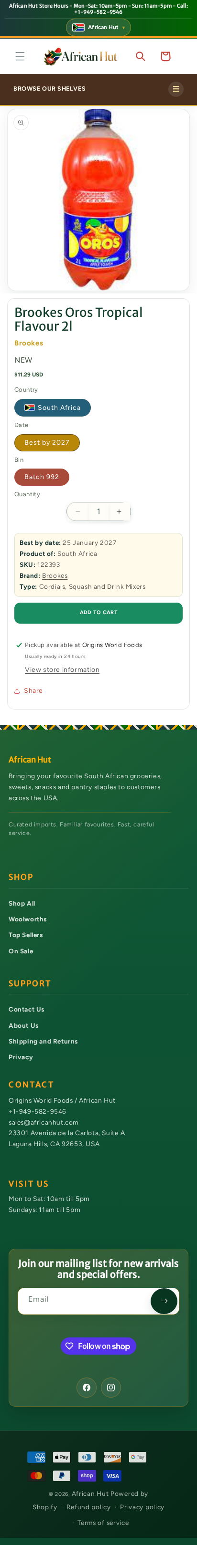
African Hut (91, 1493)
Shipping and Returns (43, 1041)
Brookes (54, 575)
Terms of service (103, 1522)
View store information (62, 670)
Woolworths (28, 919)
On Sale (21, 951)
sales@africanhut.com (43, 1122)
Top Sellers (26, 935)
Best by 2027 (47, 442)
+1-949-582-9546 (37, 1111)
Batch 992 (41, 477)
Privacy (21, 1057)
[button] (20, 56)
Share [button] (33, 691)
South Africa (59, 408)
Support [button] (30, 984)
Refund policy (88, 1507)
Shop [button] (21, 877)
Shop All (22, 903)
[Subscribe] (164, 1301)
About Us (24, 1025)
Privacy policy (142, 1507)
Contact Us (26, 1009)
